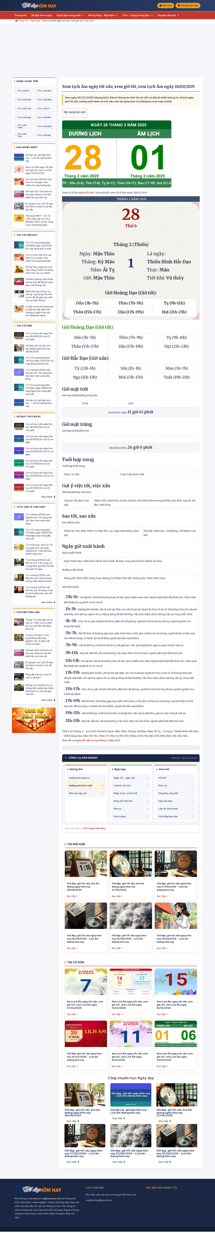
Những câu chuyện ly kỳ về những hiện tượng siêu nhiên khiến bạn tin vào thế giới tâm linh (40, 689)
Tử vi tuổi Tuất (22, 135)
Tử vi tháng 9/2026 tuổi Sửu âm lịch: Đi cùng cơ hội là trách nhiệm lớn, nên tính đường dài (39, 592)
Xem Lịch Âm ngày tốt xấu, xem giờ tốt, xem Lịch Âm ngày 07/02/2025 (85, 1004)
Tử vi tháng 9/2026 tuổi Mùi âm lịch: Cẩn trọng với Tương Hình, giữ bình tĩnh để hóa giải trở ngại (40, 564)
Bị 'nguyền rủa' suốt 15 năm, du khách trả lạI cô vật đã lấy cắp (40, 206)
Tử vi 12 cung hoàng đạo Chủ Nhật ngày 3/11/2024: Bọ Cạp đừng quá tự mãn (39, 245)
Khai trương (120, 816)
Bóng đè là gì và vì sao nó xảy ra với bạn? (38, 676)
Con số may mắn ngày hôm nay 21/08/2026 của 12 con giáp (40, 475)
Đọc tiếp (71, 896)
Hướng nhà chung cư (79, 777)
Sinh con (162, 785)
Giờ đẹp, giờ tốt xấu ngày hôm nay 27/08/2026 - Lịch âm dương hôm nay (174, 886)
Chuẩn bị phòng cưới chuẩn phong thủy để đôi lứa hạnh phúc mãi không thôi (39, 282)
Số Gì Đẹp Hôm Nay (94, 828)
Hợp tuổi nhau (165, 801)
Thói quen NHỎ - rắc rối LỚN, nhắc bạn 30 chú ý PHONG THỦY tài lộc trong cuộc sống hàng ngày (39, 220)
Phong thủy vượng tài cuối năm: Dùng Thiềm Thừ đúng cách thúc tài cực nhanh (39, 270)
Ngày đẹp (35, 20)
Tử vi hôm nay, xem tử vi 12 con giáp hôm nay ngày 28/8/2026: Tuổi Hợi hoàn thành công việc (39, 549)
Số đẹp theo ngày (41, 15)
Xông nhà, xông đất (168, 793)
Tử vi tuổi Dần (24, 99)
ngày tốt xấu (86, 192)
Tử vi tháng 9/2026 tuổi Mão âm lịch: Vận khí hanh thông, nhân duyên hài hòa (39, 578)
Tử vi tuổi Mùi (44, 117)
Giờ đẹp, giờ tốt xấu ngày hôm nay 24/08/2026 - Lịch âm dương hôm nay (174, 938)
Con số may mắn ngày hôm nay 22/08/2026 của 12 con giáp (39, 488)
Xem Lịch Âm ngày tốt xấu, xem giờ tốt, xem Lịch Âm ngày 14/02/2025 (130, 1004)
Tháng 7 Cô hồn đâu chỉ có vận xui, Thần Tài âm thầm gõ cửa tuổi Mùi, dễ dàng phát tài (39, 624)
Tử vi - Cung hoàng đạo (136, 15)
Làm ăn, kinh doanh (168, 808)
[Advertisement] (107, 52)
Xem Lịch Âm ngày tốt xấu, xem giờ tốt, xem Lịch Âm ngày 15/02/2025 (175, 1004)
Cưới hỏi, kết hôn (122, 785)
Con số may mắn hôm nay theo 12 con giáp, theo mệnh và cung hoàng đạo (39, 182)
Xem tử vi (167, 5)
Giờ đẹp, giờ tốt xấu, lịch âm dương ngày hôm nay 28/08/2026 (38, 348)
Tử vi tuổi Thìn (24, 108)
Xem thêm (47, 496)
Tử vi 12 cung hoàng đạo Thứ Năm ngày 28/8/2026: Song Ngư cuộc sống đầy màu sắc (39, 389)
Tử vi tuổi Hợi (44, 135)
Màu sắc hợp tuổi (78, 793)
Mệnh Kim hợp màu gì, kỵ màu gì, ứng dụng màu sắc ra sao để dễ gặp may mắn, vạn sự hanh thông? (39, 296)
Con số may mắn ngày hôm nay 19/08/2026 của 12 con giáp (40, 451)
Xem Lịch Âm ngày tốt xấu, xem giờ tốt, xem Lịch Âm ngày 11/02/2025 (130, 1056)
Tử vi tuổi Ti (44, 108)
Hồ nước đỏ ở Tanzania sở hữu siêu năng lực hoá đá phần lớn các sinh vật (39, 194)
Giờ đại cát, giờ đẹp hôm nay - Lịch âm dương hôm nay (39, 157)
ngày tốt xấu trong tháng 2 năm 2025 (97, 740)
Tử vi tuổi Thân (22, 126)
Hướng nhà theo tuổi (80, 785)
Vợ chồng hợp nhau (168, 816)
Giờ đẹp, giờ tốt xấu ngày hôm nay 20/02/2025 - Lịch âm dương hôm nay (84, 1056)
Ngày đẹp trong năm (68, 15)
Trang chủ (20, 15)
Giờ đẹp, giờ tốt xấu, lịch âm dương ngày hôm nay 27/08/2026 (128, 886)
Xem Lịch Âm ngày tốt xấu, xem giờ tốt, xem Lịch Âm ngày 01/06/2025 (175, 1056)
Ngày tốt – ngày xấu (124, 777)
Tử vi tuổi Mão (45, 99)
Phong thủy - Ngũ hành (101, 15)
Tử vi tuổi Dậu (45, 126)
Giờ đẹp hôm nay (189, 5)
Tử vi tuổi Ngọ (24, 117)
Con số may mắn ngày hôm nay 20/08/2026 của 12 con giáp (39, 463)
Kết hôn (162, 777)
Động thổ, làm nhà (123, 801)
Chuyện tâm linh (166, 15)
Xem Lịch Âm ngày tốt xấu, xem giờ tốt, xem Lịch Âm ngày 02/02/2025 (39, 170)
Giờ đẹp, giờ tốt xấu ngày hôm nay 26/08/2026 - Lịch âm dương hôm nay (84, 938)
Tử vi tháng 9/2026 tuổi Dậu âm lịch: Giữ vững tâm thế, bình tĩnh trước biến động (39, 374)
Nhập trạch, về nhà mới (125, 793)
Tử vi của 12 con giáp (30, 507)
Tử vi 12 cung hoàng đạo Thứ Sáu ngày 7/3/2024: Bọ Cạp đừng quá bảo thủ (40, 360)
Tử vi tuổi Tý (23, 91)
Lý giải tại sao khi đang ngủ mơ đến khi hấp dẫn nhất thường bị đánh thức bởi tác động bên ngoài (39, 311)
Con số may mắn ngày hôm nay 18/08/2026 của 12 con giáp (40, 439)
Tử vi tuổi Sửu (44, 91)
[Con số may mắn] (34, 720)
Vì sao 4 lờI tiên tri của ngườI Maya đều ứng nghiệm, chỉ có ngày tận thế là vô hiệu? (38, 639)
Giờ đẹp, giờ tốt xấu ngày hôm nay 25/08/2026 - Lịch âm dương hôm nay (129, 938)
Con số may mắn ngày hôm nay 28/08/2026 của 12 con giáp (39, 336)
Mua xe (117, 808)
